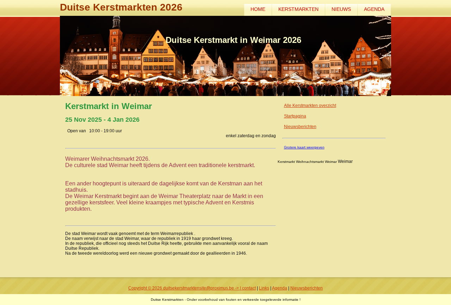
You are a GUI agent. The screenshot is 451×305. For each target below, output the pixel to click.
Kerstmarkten (298, 9)
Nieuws (341, 9)
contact (249, 288)
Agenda (374, 9)
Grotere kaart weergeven (304, 147)
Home (258, 9)
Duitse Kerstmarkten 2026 (121, 7)
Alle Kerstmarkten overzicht (310, 105)
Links (264, 288)
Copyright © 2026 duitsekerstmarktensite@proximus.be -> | (185, 288)
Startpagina (295, 116)
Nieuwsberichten (300, 126)
